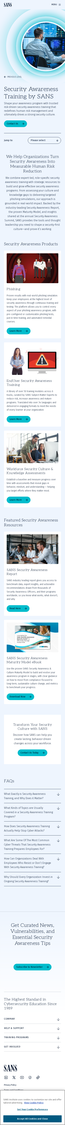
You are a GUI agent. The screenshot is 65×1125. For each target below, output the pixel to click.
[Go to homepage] (8, 5)
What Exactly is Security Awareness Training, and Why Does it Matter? (25, 796)
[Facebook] (30, 1077)
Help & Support (14, 1028)
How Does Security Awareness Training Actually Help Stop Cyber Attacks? (27, 828)
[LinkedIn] (6, 1077)
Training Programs (16, 1037)
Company (9, 1018)
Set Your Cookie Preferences (32, 1109)
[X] (14, 1077)
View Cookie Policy (34, 1102)
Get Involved (12, 1046)
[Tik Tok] (38, 1077)
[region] (32, 1107)
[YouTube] (22, 1077)
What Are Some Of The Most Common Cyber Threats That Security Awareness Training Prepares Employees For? (27, 844)
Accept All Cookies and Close (32, 1118)
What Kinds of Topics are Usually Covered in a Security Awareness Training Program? (28, 812)
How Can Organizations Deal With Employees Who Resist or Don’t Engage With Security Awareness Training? (27, 863)
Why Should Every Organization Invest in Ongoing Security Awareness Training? (28, 879)
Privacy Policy (10, 1085)
